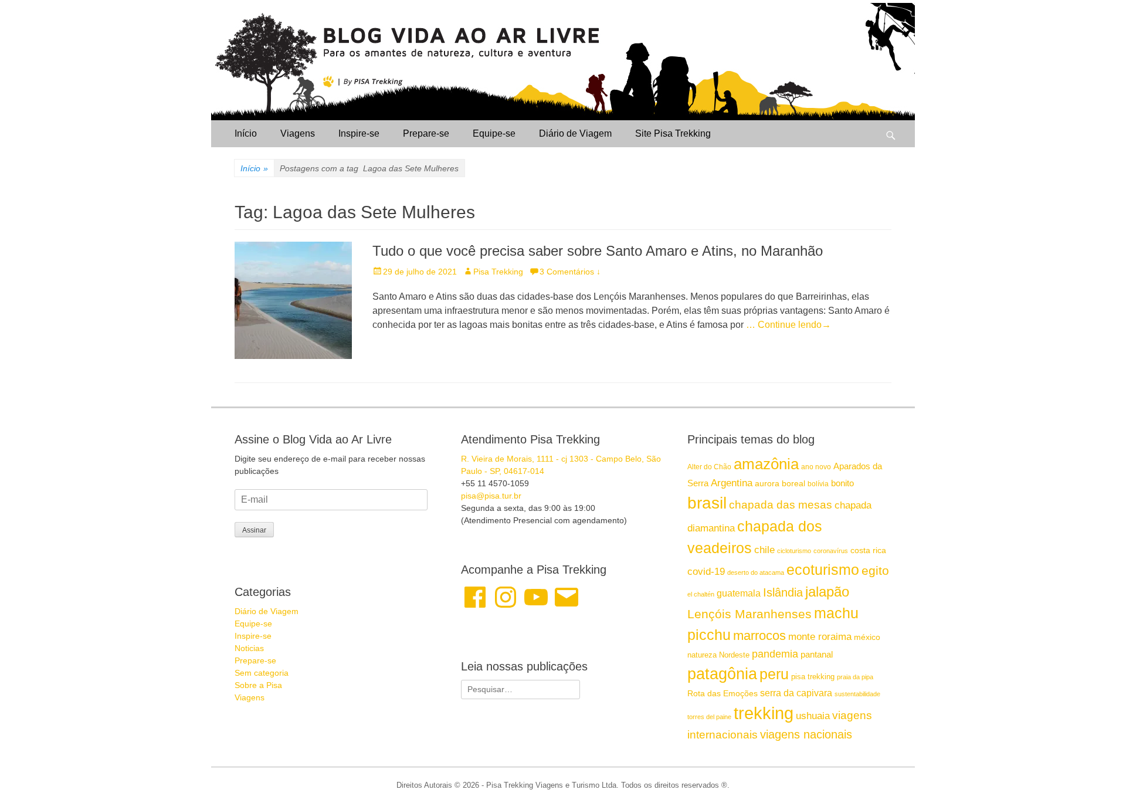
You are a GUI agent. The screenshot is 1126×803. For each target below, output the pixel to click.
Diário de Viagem (575, 133)
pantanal (817, 654)
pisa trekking (813, 676)
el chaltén (700, 594)
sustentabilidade (857, 693)
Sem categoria (262, 672)
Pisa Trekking (498, 271)
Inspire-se (358, 133)
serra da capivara (796, 692)
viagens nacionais (806, 734)
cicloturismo (794, 550)
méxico (867, 637)
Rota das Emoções (722, 693)
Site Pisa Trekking (673, 133)
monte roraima (820, 636)
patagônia (722, 674)
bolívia (818, 484)
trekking (763, 713)
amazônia (766, 464)
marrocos (759, 635)
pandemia (775, 654)
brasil (707, 503)
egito (875, 570)
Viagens (297, 133)
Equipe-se (494, 133)
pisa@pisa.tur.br (491, 495)
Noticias (249, 648)
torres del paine (709, 716)
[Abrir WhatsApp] (1096, 773)
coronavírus (830, 550)
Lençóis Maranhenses (749, 614)
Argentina (731, 483)
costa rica (868, 550)
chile (764, 549)
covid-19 (706, 571)
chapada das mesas (780, 505)
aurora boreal (780, 483)
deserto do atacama (755, 572)
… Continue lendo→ (788, 325)
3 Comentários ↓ (570, 271)
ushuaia (813, 715)
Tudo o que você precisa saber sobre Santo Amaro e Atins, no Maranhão (597, 251)
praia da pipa (855, 676)
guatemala (739, 593)
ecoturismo (822, 570)
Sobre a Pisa (258, 685)
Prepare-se (426, 133)
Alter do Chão (709, 467)
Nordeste (734, 654)
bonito (842, 483)
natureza (702, 654)
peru (774, 674)
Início (246, 133)
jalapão (827, 591)
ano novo (816, 467)
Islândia (783, 592)
